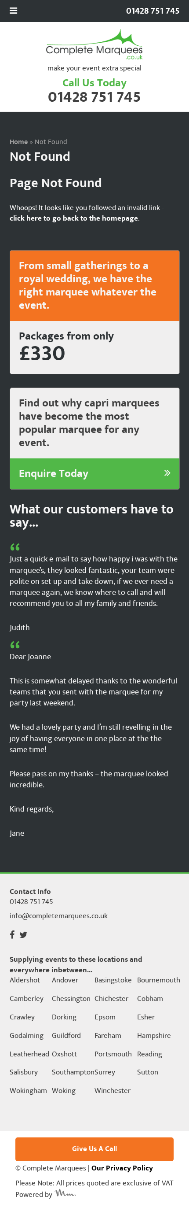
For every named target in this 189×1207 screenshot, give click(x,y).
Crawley (22, 1017)
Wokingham (28, 1091)
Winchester (112, 1091)
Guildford (66, 1036)
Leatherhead (29, 1054)
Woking (64, 1091)
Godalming (27, 1036)
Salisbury (24, 1072)
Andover (65, 980)
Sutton (147, 1072)
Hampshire (154, 1036)
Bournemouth (157, 980)
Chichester (111, 999)
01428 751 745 (94, 97)
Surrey (104, 1072)
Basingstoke (113, 980)
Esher (146, 1017)
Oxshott (64, 1054)
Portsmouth (113, 1054)
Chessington (71, 999)
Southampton (72, 1072)
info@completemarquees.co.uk (59, 916)
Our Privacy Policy (122, 1168)
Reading (149, 1054)
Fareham (107, 1036)
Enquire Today (53, 474)
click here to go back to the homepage (74, 218)
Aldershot (25, 980)
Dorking (64, 1017)
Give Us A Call (94, 1149)
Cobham (150, 999)
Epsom (105, 1017)
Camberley (27, 999)
